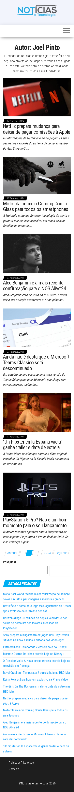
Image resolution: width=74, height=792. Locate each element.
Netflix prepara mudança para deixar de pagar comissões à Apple (36, 129)
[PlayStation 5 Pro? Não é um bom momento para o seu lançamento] (37, 491)
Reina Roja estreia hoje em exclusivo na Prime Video (35, 679)
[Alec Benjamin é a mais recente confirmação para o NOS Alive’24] (37, 253)
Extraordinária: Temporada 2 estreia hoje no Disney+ (35, 647)
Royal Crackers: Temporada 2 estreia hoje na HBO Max (36, 673)
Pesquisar (9, 562)
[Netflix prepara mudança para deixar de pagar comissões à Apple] (37, 97)
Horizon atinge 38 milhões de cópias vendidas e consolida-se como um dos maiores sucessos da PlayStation (35, 623)
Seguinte (61, 553)
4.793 (47, 553)
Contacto (14, 769)
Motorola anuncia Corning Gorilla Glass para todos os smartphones (35, 206)
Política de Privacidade (21, 762)
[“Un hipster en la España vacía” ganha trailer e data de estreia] (37, 412)
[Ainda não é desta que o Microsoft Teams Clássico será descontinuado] (37, 327)
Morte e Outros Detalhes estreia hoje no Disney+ (33, 654)
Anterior (12, 553)
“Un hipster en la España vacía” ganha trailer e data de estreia (32, 445)
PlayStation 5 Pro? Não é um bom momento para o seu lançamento (35, 522)
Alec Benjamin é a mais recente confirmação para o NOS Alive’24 (34, 285)
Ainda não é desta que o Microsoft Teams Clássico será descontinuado (36, 362)
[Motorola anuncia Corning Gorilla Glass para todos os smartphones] (37, 175)
